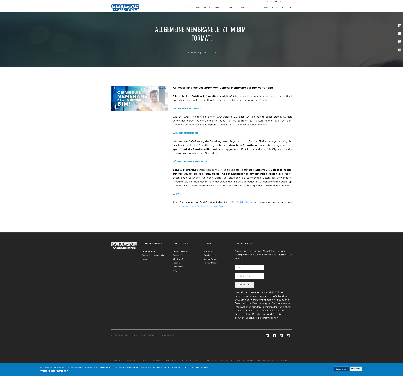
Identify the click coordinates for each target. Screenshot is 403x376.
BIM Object (178, 259)
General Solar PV (180, 251)
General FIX (178, 255)
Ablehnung (355, 369)
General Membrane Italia (153, 255)
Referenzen (247, 7)
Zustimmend (342, 369)
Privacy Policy (210, 263)
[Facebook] (399, 34)
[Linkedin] (399, 26)
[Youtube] (399, 42)
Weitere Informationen (54, 370)
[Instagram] (399, 50)
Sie (134, 367)
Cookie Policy (210, 259)
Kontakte (288, 7)
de (287, 1)
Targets (263, 7)
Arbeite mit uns (272, 1)
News (275, 7)
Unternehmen (196, 7)
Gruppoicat (169, 335)
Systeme (215, 7)
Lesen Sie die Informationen (262, 317)
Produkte (230, 7)
